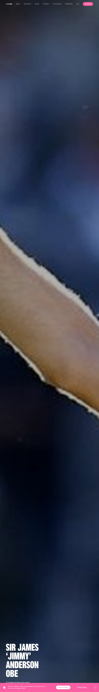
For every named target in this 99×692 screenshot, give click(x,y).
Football (46, 4)
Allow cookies (63, 687)
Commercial (56, 4)
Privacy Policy (82, 687)
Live (77, 4)
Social (37, 4)
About (18, 4)
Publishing (68, 4)
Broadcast (27, 4)
